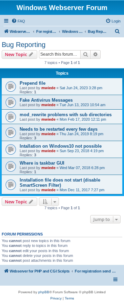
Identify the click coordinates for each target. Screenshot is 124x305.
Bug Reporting (23, 44)
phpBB (43, 292)
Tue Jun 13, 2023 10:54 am (82, 105)
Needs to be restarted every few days (58, 129)
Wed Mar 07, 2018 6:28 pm (82, 168)
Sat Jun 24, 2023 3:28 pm (81, 88)
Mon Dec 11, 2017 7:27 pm (82, 190)
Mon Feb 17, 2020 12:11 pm (83, 119)
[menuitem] (18, 21)
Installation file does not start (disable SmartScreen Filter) (60, 182)
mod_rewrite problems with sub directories (66, 114)
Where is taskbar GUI (42, 163)
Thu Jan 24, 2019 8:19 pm (81, 134)
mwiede (48, 88)
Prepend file (32, 83)
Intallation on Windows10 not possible (61, 146)
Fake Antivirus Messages (46, 100)
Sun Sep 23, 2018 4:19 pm (82, 151)
